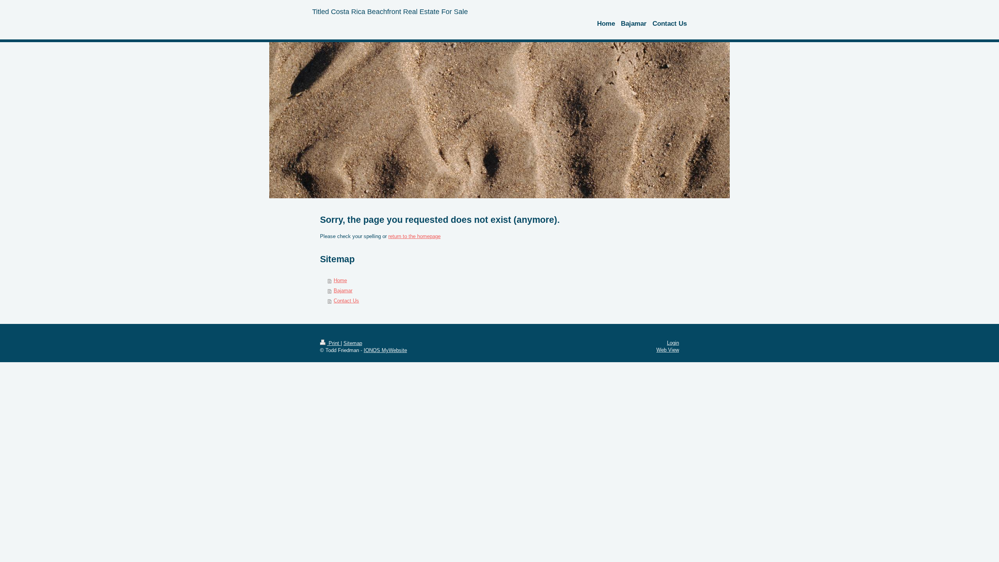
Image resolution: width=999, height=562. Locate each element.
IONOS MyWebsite (385, 350)
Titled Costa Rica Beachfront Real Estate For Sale (390, 12)
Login (673, 343)
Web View (667, 350)
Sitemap (352, 343)
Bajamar (343, 290)
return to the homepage (414, 236)
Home (340, 280)
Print (334, 343)
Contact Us (346, 301)
